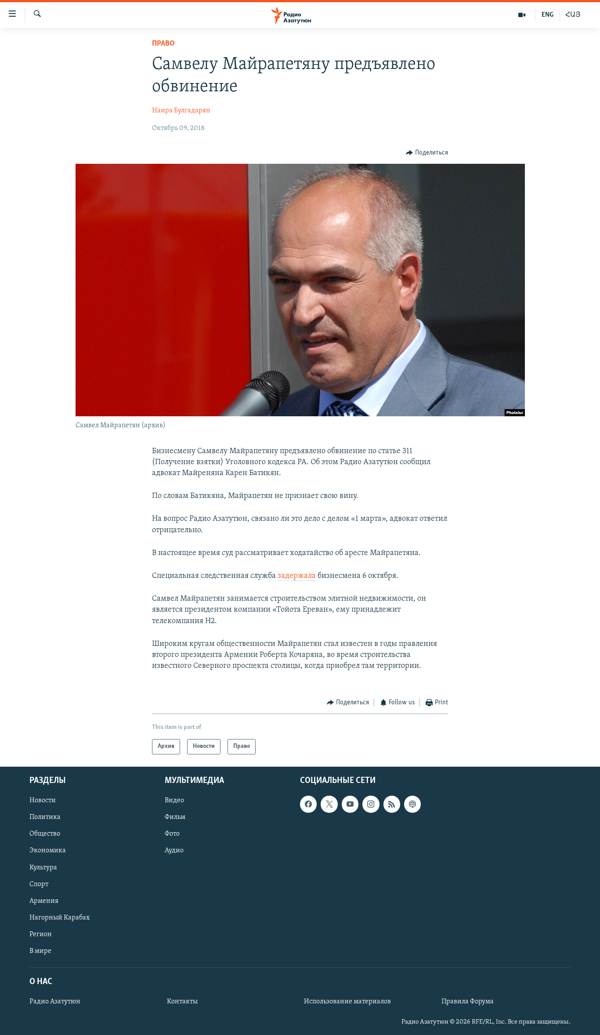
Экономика (47, 850)
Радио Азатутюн (54, 1001)
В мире (40, 951)
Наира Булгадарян (181, 110)
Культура (43, 867)
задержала (298, 576)
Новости (42, 800)
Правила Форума (467, 1001)
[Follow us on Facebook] (308, 804)
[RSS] (391, 804)
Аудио (174, 850)
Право (163, 44)
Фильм (175, 817)
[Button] (427, 153)
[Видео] (522, 15)
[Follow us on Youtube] (350, 804)
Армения (43, 900)
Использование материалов (347, 1001)
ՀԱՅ (573, 14)
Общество (44, 833)
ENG (547, 14)
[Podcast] (412, 804)
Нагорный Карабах (59, 917)
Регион (40, 934)
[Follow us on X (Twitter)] (329, 804)
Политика (45, 817)
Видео (174, 800)
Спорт (38, 883)
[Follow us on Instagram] (370, 804)
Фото (172, 833)
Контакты (182, 1001)
